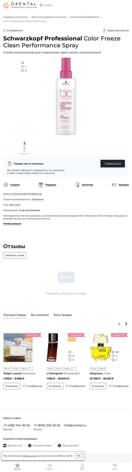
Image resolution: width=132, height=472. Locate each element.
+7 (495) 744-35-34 (16, 425)
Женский (14, 204)
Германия (38, 199)
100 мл (24, 369)
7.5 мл (93, 369)
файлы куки (30, 455)
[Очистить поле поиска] (126, 5)
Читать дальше (12, 223)
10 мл (50, 369)
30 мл (7, 369)
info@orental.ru (75, 425)
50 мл (15, 369)
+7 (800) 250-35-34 (46, 425)
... (31, 369)
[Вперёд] (126, 323)
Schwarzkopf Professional (27, 193)
